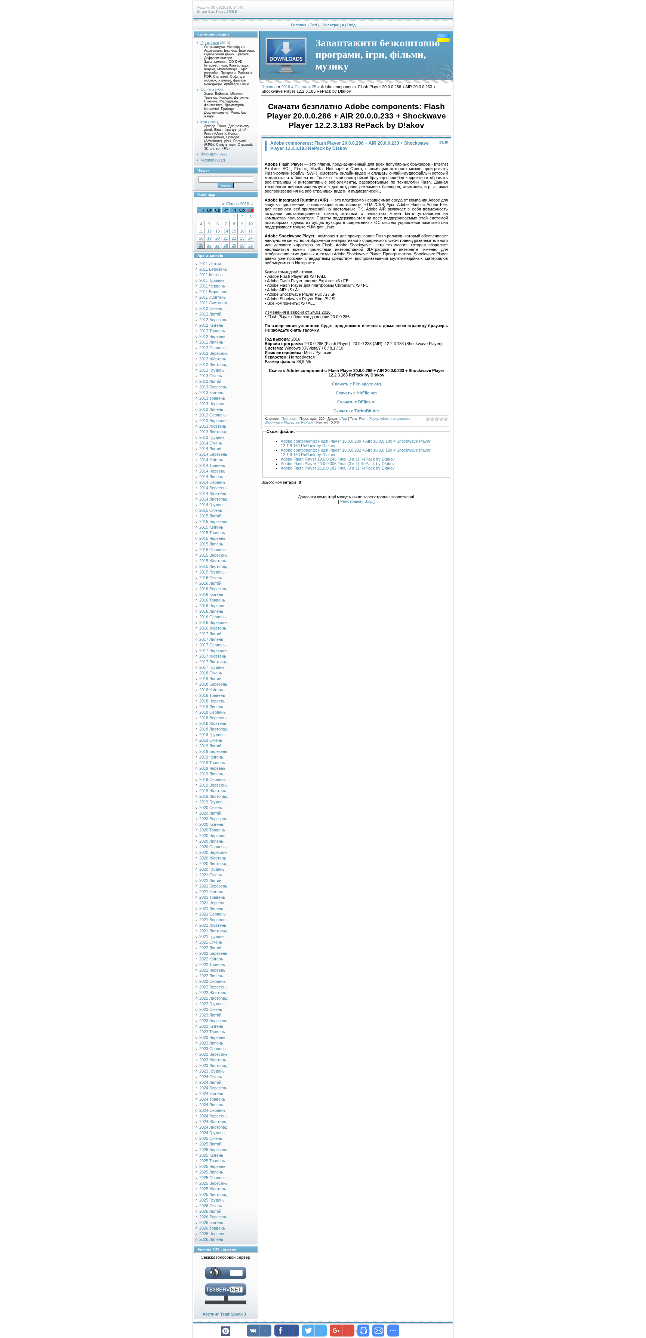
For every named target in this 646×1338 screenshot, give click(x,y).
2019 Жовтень (212, 790)
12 (209, 231)
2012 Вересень (213, 353)
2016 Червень (212, 605)
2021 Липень (211, 908)
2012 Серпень (212, 347)
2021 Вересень (213, 919)
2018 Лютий (210, 678)
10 (250, 224)
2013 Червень (212, 404)
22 (234, 238)
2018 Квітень (211, 690)
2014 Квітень (211, 460)
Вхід (351, 25)
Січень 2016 (237, 204)
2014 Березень (213, 454)
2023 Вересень (213, 1054)
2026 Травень (212, 1228)
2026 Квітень (211, 1222)
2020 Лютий (210, 813)
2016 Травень (212, 600)
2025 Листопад (213, 1194)
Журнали (209, 154)
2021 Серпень (212, 914)
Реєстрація (333, 25)
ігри (203, 122)
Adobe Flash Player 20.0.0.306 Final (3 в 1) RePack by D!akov (338, 463)
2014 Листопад (213, 499)
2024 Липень (211, 1104)
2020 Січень (210, 807)
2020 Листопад (213, 863)
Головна (299, 25)
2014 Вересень (213, 488)
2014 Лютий (210, 448)
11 (201, 231)
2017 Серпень (212, 645)
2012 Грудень (212, 370)
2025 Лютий (210, 1144)
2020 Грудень (212, 869)
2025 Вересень (213, 1183)
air (297, 422)
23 (242, 238)
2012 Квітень (211, 325)
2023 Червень (212, 1037)
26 (209, 245)
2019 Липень (211, 774)
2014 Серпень (212, 482)
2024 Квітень (211, 1093)
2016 (285, 86)
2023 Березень (213, 1020)
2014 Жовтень (212, 493)
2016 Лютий (210, 583)
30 (242, 245)
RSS (233, 11)
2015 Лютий (210, 516)
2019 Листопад (213, 796)
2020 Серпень (212, 847)
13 (217, 231)
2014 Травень (212, 465)
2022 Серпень (212, 981)
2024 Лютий (210, 1082)
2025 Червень (212, 1166)
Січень (301, 86)
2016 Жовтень (212, 628)
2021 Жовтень (212, 925)
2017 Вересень (213, 650)
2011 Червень (212, 286)
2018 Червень (212, 701)
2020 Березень (213, 818)
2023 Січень (210, 1009)
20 (217, 238)
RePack (307, 422)
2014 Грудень (212, 504)
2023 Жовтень (212, 1060)
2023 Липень (211, 1043)
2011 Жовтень (212, 297)
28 (226, 245)
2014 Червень (212, 471)
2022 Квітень (211, 959)
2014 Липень (211, 476)
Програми (209, 42)
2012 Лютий (210, 314)
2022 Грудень (212, 1004)
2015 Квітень (211, 527)
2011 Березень (213, 269)
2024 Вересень (213, 1116)
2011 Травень (212, 280)
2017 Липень (211, 639)
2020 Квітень (211, 824)
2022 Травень (212, 964)
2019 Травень (212, 762)
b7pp (343, 419)
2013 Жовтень (212, 426)
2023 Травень (212, 1032)
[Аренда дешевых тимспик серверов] (226, 1306)
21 (226, 238)
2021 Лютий (210, 880)
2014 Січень (210, 443)
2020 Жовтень (212, 858)
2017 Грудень (212, 667)
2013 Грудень (212, 437)
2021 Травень (212, 897)
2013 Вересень (213, 420)
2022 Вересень (213, 987)
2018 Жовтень (212, 723)
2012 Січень (210, 308)
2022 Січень (210, 942)
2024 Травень (212, 1099)
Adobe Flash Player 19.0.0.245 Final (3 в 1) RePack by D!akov (338, 459)
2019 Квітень (211, 757)
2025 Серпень (212, 1177)
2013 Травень (212, 398)
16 (242, 231)
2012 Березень (213, 319)
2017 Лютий (210, 633)
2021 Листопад (213, 931)
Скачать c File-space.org (356, 384)
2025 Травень (212, 1161)
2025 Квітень (211, 1155)
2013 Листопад (213, 432)
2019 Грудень (212, 802)
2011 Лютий (210, 263)
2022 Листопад (213, 998)
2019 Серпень (212, 779)
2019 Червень (212, 768)
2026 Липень (211, 1239)
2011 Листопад (213, 303)
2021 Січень (210, 875)
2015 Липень (211, 544)
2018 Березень (213, 684)
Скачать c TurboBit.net (356, 411)
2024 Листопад (213, 1127)
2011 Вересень (213, 291)
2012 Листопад (213, 364)
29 (234, 245)
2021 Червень (212, 903)
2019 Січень (210, 740)
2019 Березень (213, 751)
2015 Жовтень (212, 561)
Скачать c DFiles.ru (356, 402)
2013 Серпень (212, 415)
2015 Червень (212, 538)
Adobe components (395, 419)
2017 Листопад (213, 661)
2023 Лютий (210, 1015)
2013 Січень (210, 375)
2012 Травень (212, 331)
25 (201, 245)
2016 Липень (211, 611)
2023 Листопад (213, 1065)
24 (250, 238)
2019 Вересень (213, 785)
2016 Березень (213, 589)
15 (234, 231)
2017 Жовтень (212, 656)
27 (217, 245)
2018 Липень (211, 706)
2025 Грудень (212, 1200)
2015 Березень (213, 521)
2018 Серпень (212, 712)
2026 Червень (212, 1233)
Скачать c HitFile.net (356, 393)
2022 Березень (213, 953)
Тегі (313, 25)
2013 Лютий (210, 381)
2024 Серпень (212, 1110)
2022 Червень (212, 970)
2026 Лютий (210, 1211)
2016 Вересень (213, 622)
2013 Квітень (211, 392)
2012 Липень (211, 342)
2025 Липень (211, 1172)
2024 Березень (213, 1088)
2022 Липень (211, 975)
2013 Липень (211, 409)
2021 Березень (213, 886)
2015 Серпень (212, 549)
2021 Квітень (211, 891)
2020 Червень (212, 835)
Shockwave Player (279, 422)
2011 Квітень (211, 275)
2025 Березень (213, 1149)
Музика (207, 160)
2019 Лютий (210, 746)
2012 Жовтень (212, 359)
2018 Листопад (213, 729)
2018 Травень (212, 695)
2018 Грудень (212, 734)
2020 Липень (211, 841)
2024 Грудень (212, 1133)
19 (209, 238)
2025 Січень (210, 1138)
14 (226, 231)
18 (201, 238)
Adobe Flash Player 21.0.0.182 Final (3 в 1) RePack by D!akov (338, 468)
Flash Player (368, 419)
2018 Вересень (213, 718)
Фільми (207, 89)
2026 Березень (213, 1217)
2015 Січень (210, 510)
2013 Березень (213, 387)
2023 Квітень (211, 1026)
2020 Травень (212, 830)
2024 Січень (210, 1076)
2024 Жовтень (212, 1121)
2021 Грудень (212, 936)
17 (250, 231)
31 (250, 245)
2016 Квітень (211, 594)
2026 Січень (210, 1205)
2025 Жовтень (212, 1189)
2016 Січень (210, 577)
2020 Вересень (213, 852)
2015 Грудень (212, 572)
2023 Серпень (212, 1048)
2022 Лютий (210, 947)
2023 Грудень (212, 1071)
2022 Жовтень (212, 992)
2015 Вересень (213, 555)
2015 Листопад (213, 566)
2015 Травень (212, 532)
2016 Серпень (212, 617)
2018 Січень (210, 673)
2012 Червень (212, 336)
